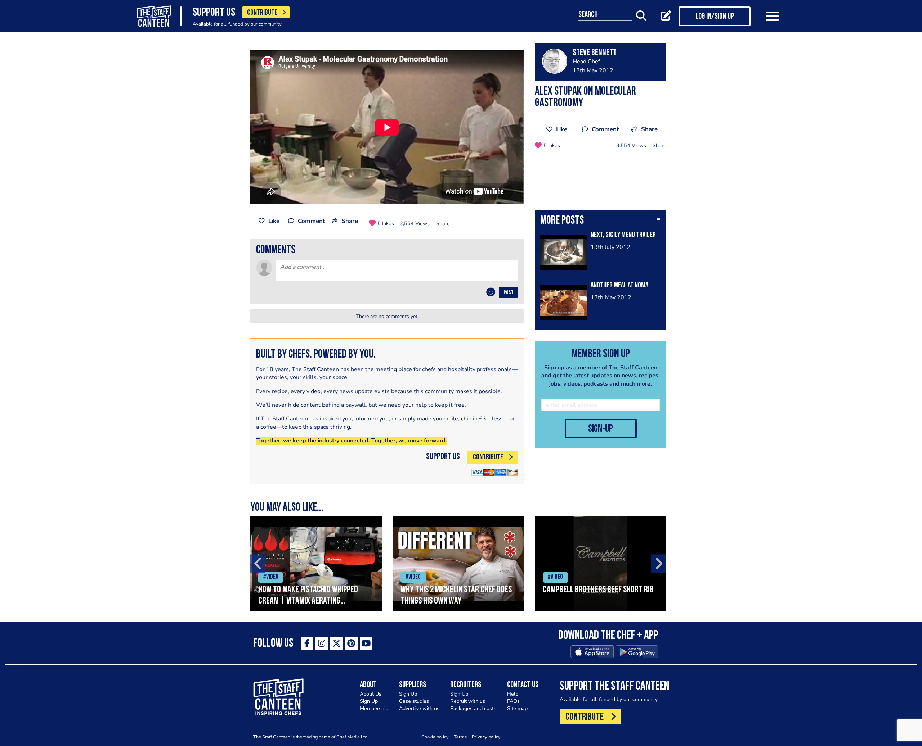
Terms (460, 737)
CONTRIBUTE (262, 13)
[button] (600, 221)
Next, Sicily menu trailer (623, 235)
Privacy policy (486, 737)
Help (512, 694)
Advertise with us (419, 708)
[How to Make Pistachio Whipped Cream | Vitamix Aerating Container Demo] (316, 563)
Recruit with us (467, 701)
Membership (374, 708)
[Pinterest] (351, 643)
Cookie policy (435, 737)
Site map (517, 708)
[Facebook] (307, 643)
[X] (336, 643)
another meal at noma (619, 285)
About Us (370, 694)
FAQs (513, 701)
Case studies (414, 701)
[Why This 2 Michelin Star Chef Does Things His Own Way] (458, 563)
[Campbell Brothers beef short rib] (600, 563)
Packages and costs (473, 708)
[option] (316, 563)
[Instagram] (321, 643)
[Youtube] (366, 643)
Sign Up (369, 701)
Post (508, 293)
